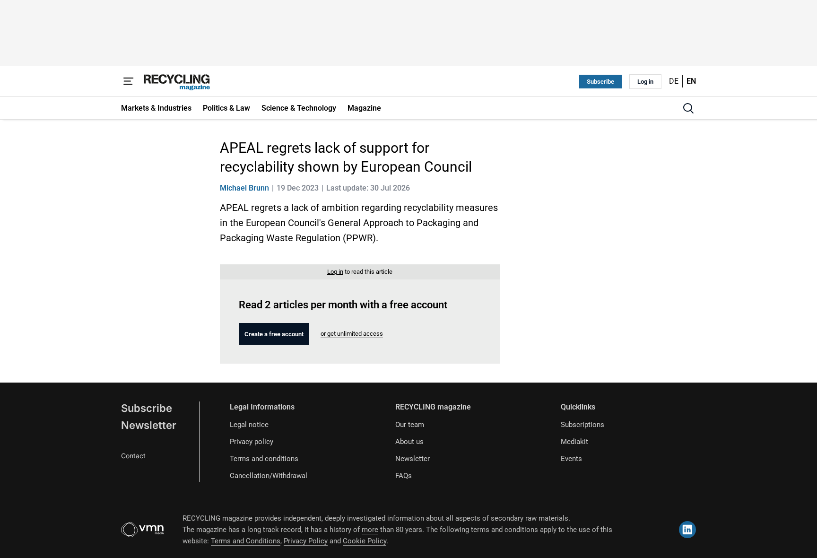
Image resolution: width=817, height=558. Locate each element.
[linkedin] (687, 529)
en (691, 81)
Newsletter (148, 425)
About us (409, 441)
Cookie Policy (364, 541)
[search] (688, 108)
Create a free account (274, 334)
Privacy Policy (306, 541)
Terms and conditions (264, 458)
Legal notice (249, 424)
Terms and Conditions (245, 541)
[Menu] (128, 81)
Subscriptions (582, 424)
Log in (645, 81)
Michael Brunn (244, 187)
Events (571, 458)
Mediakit (574, 441)
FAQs (403, 475)
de (673, 81)
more (370, 529)
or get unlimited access (352, 333)
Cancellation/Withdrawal (268, 475)
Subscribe (600, 81)
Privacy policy (251, 441)
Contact (133, 456)
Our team (409, 424)
